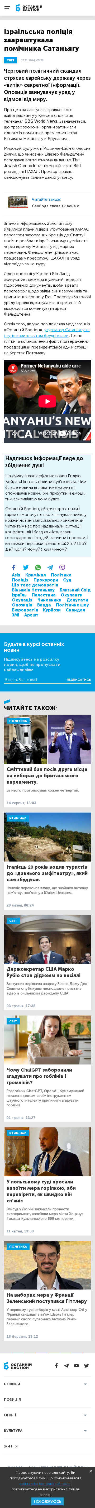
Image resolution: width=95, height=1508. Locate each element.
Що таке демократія (35, 585)
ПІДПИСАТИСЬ (79, 679)
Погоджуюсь (47, 1501)
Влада (44, 605)
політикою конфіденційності (45, 1483)
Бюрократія (25, 610)
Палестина (44, 595)
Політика (61, 575)
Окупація (22, 600)
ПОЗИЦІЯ (12, 1399)
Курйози (52, 610)
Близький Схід (75, 590)
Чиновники (49, 600)
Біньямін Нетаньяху (33, 590)
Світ (13, 921)
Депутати (77, 600)
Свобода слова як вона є (55, 206)
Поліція (20, 580)
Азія (16, 575)
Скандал (75, 610)
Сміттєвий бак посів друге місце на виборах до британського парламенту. (47, 776)
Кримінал (35, 575)
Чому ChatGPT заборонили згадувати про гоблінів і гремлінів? (39, 1076)
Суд (67, 580)
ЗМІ (15, 615)
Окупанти (72, 595)
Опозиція (22, 605)
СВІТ (11, 60)
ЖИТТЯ (11, 1446)
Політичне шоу (72, 605)
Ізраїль (19, 595)
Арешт (31, 615)
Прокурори (46, 580)
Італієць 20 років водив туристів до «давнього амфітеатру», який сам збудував (47, 873)
